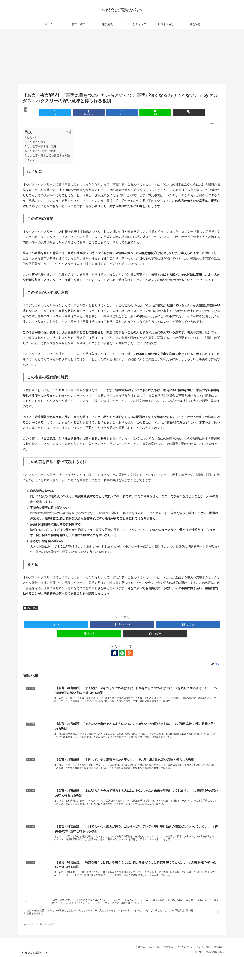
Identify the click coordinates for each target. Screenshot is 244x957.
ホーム (141, 946)
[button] (188, 112)
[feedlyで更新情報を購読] (122, 653)
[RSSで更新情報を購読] (129, 653)
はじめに (32, 137)
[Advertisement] (122, 56)
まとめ (31, 159)
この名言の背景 (36, 141)
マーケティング (185, 946)
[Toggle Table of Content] (66, 132)
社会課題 (218, 946)
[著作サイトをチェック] (114, 653)
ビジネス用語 (203, 946)
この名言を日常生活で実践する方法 (48, 155)
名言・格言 (32, 608)
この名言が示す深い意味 (41, 146)
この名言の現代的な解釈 (41, 150)
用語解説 (168, 946)
